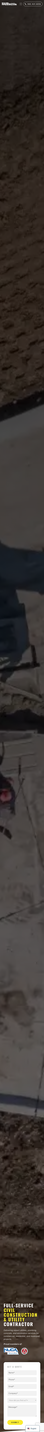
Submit (15, 1422)
